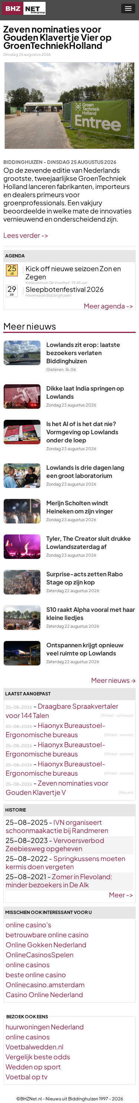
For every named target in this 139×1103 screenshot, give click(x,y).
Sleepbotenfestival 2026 (65, 289)
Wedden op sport (33, 1066)
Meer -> (121, 894)
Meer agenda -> (108, 305)
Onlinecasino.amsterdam (45, 984)
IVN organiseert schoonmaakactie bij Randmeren (57, 826)
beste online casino (36, 974)
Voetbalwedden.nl (34, 1046)
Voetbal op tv (26, 1076)
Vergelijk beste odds (38, 1056)
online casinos (28, 964)
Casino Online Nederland (44, 994)
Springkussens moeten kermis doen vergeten (65, 862)
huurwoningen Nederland (45, 1026)
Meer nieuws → (113, 680)
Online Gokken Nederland (46, 944)
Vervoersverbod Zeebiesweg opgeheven (55, 844)
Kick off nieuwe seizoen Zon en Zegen (73, 272)
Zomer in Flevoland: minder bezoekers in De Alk (59, 880)
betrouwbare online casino (47, 934)
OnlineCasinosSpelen (39, 954)
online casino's (28, 924)
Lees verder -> (26, 235)
